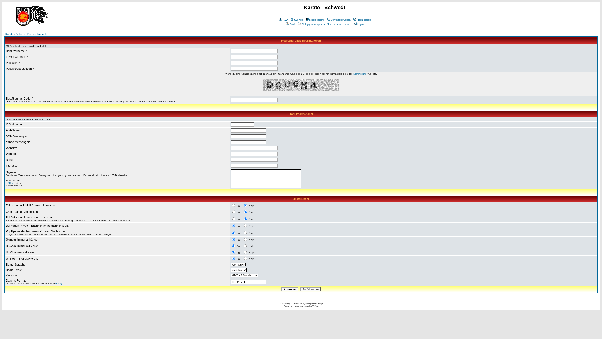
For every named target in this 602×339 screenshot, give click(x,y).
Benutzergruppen (341, 19)
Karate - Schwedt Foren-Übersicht (26, 34)
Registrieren (364, 19)
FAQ (285, 19)
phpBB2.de (313, 306)
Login (360, 24)
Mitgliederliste (317, 19)
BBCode (10, 183)
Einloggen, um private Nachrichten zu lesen (326, 24)
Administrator (360, 74)
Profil (292, 24)
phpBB (294, 303)
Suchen (298, 19)
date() (58, 283)
